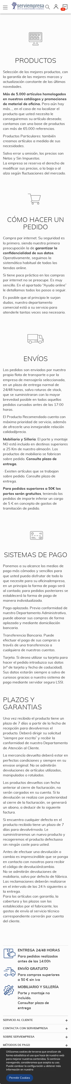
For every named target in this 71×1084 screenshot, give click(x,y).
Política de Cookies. (45, 1069)
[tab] (35, 1020)
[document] (36, 1066)
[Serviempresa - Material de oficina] (28, 6)
